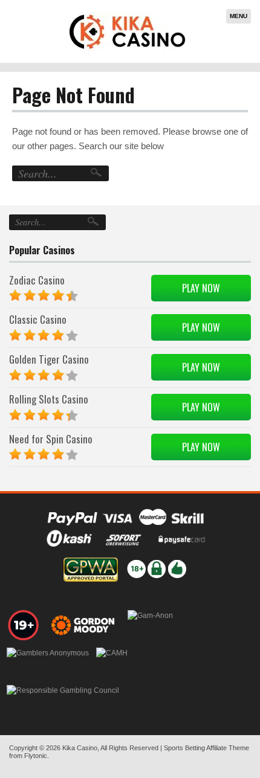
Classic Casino (38, 319)
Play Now (201, 288)
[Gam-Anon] (150, 625)
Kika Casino (79, 747)
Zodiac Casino (37, 280)
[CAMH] (112, 663)
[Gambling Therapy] (85, 625)
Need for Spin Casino (51, 438)
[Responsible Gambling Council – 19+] (24, 625)
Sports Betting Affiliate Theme (206, 747)
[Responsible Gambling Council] (63, 700)
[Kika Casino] (127, 31)
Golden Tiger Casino (49, 359)
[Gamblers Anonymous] (48, 663)
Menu (238, 16)
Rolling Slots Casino (48, 399)
